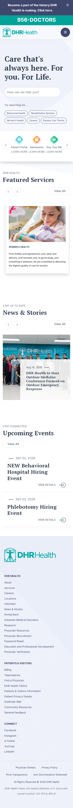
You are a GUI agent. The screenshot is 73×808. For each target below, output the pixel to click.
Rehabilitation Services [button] (42, 113)
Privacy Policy (49, 767)
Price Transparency (17, 774)
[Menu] (65, 32)
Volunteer (10, 603)
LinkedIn (9, 751)
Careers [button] (33, 120)
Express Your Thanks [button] (53, 120)
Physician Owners (26, 767)
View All (60, 191)
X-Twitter (9, 740)
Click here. (45, 10)
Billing (7, 669)
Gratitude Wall (12, 701)
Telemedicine (12, 675)
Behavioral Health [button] (16, 113)
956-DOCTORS (36, 20)
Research (10, 625)
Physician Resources (16, 630)
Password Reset (14, 641)
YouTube (9, 746)
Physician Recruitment (17, 635)
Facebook (10, 730)
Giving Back (11, 614)
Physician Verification (17, 651)
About (7, 582)
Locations (10, 598)
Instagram (10, 735)
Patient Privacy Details (18, 696)
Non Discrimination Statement (50, 774)
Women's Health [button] (15, 120)
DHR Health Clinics (15, 685)
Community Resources (18, 707)
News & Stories (13, 609)
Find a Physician (14, 680)
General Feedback (15, 712)
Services (9, 587)
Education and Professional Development (29, 646)
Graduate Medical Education (21, 619)
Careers (9, 593)
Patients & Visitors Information (22, 691)
